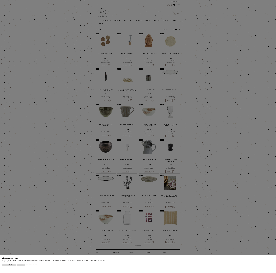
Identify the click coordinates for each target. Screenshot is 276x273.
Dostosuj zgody (20, 264)
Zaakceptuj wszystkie (31, 264)
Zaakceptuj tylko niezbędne (9, 264)
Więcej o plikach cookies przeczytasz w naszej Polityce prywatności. (13, 261)
